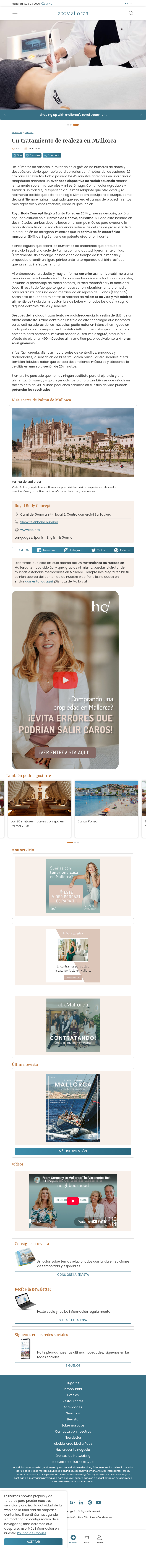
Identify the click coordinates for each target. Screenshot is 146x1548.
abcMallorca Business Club (72, 1462)
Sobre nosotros (72, 1425)
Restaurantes (73, 1401)
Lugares (73, 1383)
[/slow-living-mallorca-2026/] (73, 1108)
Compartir (54, 155)
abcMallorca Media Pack (73, 1443)
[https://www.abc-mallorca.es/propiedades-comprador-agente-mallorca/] (73, 955)
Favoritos (35, 155)
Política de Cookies (71, 1517)
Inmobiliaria (73, 1389)
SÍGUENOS (73, 1366)
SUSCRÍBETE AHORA (73, 1320)
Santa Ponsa (87, 821)
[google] (73, 1502)
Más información (73, 1151)
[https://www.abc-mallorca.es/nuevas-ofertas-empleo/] (73, 1025)
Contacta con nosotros (73, 1431)
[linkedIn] (81, 1502)
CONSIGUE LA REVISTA (73, 1275)
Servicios (73, 1413)
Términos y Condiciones (98, 1517)
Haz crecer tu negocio (73, 1450)
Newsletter (73, 1437)
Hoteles (73, 1395)
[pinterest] (90, 1502)
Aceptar (33, 1542)
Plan (19, 155)
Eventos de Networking (73, 1456)
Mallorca (17, 132)
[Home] (73, 13)
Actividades (73, 1407)
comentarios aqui (39, 581)
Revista (73, 1419)
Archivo (29, 132)
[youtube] (98, 1502)
